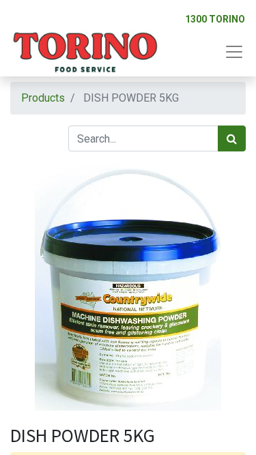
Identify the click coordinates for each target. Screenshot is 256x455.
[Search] (232, 138)
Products (43, 97)
